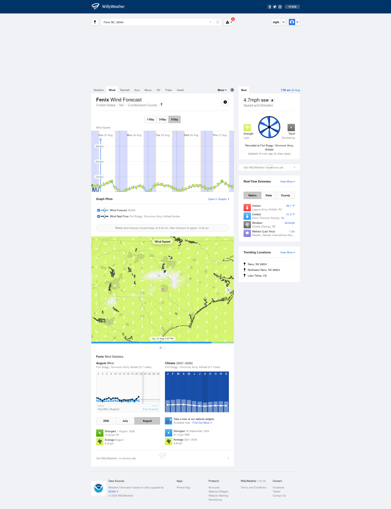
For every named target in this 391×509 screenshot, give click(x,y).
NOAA (112, 491)
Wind (112, 90)
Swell (180, 90)
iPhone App (183, 487)
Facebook (278, 487)
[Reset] (210, 22)
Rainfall (125, 90)
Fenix (161, 104)
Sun (137, 90)
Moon (148, 90)
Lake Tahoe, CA (257, 275)
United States (106, 105)
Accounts (214, 487)
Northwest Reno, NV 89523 (264, 270)
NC (121, 105)
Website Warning (218, 495)
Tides (168, 90)
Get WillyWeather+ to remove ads (263, 167)
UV (158, 90)
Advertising (215, 499)
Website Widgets (218, 491)
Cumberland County (142, 105)
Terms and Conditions (253, 487)
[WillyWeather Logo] (110, 6)
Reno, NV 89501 (257, 264)
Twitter (276, 491)
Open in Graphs (217, 199)
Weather (99, 90)
